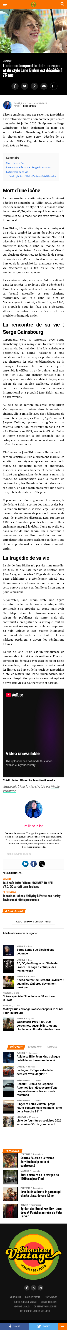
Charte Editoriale (49, 1302)
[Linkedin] (25, 864)
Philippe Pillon (29, 106)
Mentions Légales (22, 1306)
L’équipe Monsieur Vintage (25, 1302)
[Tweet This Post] (24, 86)
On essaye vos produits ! (45, 1306)
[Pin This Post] (34, 86)
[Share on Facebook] (14, 86)
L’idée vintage (51, 1297)
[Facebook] (33, 864)
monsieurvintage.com (19, 853)
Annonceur (15, 1297)
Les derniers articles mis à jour (35, 1311)
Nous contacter (32, 1297)
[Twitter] (42, 864)
